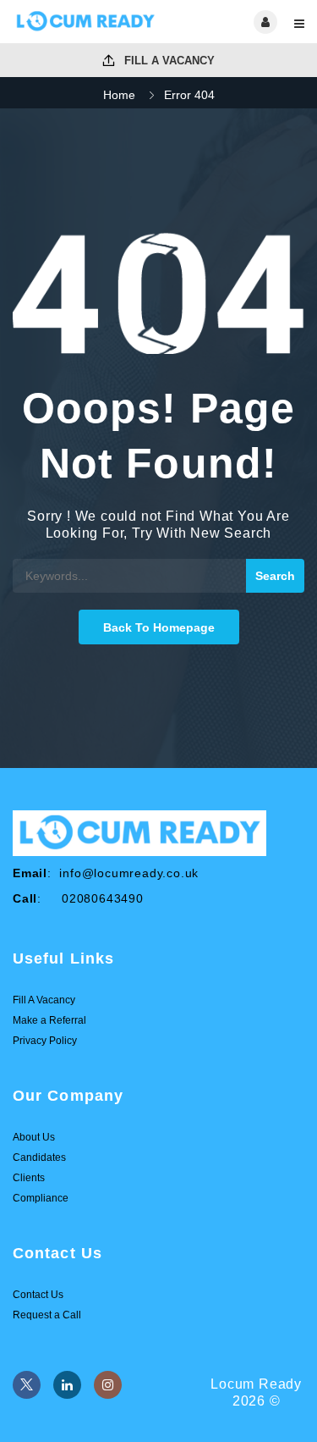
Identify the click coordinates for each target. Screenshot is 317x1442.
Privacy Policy (45, 1041)
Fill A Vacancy (168, 60)
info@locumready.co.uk (129, 873)
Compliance (40, 1198)
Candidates (39, 1157)
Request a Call (47, 1315)
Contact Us (38, 1295)
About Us (34, 1137)
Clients (29, 1178)
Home (119, 95)
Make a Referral (49, 1020)
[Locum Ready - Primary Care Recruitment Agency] (86, 21)
